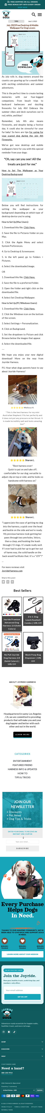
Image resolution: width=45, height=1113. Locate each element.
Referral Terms (7, 1110)
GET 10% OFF (22, 997)
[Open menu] (39, 14)
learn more (22, 734)
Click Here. (29, 227)
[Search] (34, 15)
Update (39, 1090)
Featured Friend (22, 765)
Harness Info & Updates (22, 769)
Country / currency (9, 1086)
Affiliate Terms (36, 1107)
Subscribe (22, 848)
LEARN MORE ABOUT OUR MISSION (22, 954)
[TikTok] (14, 1032)
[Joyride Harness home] (6, 14)
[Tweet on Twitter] (3, 582)
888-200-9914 (6, 1073)
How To (22, 773)
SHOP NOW (22, 7)
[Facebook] (9, 1032)
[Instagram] (3, 1032)
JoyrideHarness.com (12, 570)
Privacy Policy (6, 1107)
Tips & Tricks (22, 777)
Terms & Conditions (21, 1107)
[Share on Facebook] (7, 582)
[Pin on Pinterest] (12, 582)
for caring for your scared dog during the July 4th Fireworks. (22, 136)
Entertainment (22, 761)
